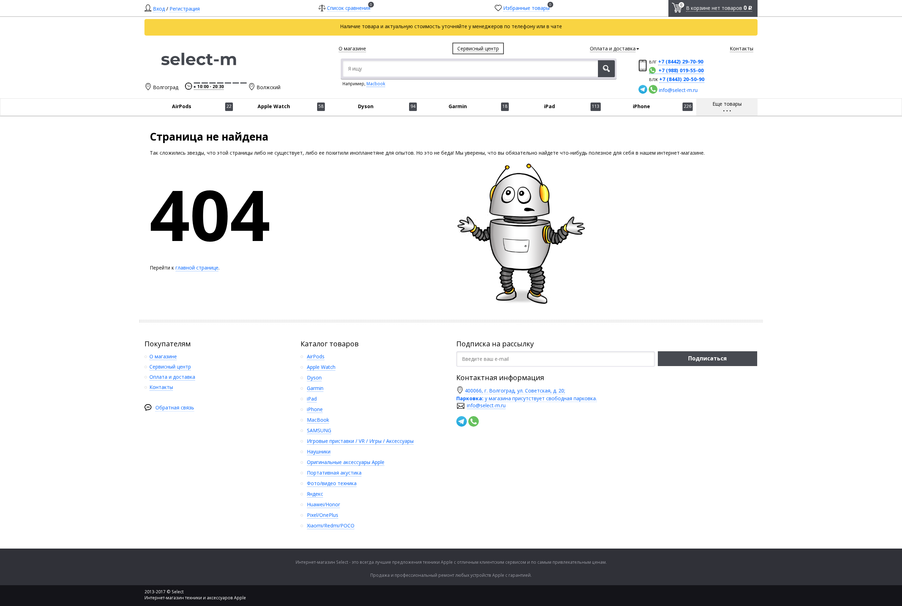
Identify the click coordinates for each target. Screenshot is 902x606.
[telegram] (642, 89)
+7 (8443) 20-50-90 (681, 79)
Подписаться (707, 358)
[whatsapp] (653, 89)
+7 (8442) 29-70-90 (680, 61)
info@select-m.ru (678, 90)
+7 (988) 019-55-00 (681, 70)
